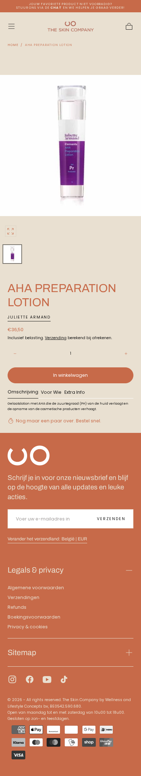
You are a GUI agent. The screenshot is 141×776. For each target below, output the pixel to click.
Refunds (17, 607)
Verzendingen (23, 597)
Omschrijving (23, 392)
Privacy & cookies (28, 627)
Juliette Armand (29, 317)
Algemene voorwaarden (36, 588)
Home (13, 45)
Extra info (74, 392)
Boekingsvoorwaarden (34, 617)
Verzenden (111, 519)
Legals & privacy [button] (36, 570)
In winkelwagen (70, 375)
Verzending (56, 338)
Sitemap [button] (22, 652)
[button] (11, 26)
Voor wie (51, 392)
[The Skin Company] (29, 455)
